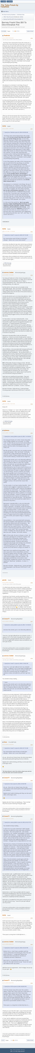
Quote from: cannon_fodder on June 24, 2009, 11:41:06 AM (18, 436)
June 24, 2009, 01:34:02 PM (7, 621)
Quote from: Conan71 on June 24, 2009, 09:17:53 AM (16, 235)
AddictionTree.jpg (8, 421)
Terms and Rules (16, 1049)
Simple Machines (21, 1051)
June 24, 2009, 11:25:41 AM (7, 128)
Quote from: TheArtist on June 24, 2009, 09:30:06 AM (16, 132)
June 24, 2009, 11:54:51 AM (9, 403)
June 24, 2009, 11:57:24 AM (7, 432)
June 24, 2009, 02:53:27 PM (7, 658)
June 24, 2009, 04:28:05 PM (7, 917)
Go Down (3, 31)
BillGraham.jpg (7, 263)
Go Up (2, 1040)
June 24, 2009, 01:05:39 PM (7, 582)
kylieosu (6, 430)
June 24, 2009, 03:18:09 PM (7, 744)
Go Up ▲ (23, 1049)
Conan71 (7, 619)
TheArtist (7, 35)
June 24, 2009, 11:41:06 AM (7, 275)
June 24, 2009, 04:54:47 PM (7, 982)
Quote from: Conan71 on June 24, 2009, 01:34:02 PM (16, 663)
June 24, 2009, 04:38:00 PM (7, 944)
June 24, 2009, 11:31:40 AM (9, 231)
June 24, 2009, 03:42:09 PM (7, 780)
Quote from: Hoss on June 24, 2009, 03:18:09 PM (15, 784)
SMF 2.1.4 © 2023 (14, 1051)
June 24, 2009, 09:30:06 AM (7, 38)
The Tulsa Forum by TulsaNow (9, 6)
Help (11, 1049)
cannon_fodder (9, 272)
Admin (21, 17)
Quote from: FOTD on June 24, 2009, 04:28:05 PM (15, 986)
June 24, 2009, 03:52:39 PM (7, 818)
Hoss (5, 742)
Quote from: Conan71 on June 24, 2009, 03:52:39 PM (16, 948)
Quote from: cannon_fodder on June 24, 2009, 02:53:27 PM (18, 822)
